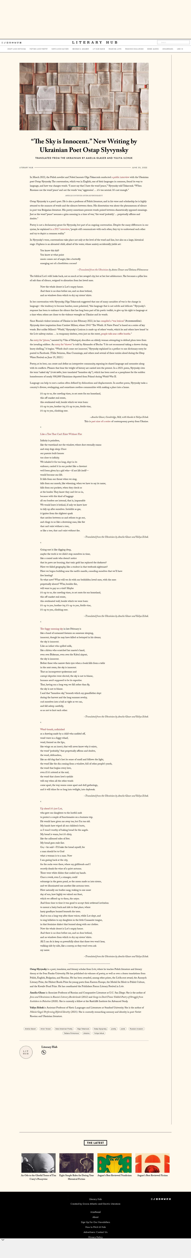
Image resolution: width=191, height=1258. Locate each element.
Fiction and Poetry (39, 49)
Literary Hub (95, 42)
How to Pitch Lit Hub (95, 1227)
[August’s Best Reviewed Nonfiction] (114, 1170)
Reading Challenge (134, 49)
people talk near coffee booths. (116, 334)
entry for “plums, (42, 340)
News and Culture (60, 49)
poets (123, 1029)
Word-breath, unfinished (52, 730)
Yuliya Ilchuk (99, 1033)
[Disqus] (84, 1091)
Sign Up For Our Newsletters (95, 1222)
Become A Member (81, 49)
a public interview (120, 177)
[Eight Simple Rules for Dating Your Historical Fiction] (76, 1170)
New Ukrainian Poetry (64, 1029)
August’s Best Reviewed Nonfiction (114, 1176)
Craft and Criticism (17, 49)
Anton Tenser (46, 1029)
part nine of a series (101, 422)
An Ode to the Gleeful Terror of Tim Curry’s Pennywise (38, 1177)
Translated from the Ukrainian (93, 270)
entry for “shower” (63, 345)
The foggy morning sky (51, 629)
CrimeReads (168, 49)
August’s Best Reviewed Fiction (152, 1176)
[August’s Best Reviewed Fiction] (152, 1170)
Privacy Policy (95, 1237)
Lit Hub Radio (99, 49)
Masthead (95, 1211)
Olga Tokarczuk (83, 1029)
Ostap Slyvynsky (100, 1029)
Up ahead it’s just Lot (51, 809)
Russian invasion (136, 1029)
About (95, 1217)
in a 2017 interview (59, 229)
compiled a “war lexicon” (112, 321)
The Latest (95, 1143)
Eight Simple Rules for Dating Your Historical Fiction (76, 1177)
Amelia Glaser (30, 1029)
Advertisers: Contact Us (95, 1232)
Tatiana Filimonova (71, 1033)
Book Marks (153, 49)
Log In (180, 49)
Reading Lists (115, 49)
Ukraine (86, 1033)
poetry (113, 1029)
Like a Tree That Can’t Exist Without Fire (61, 434)
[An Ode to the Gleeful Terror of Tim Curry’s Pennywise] (38, 1170)
